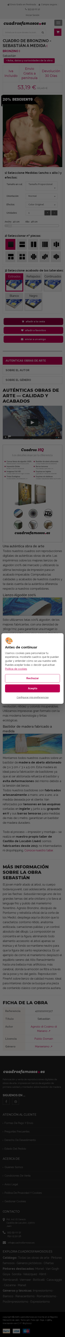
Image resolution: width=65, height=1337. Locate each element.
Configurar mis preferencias (33, 697)
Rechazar (32, 678)
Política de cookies (16, 668)
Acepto (32, 688)
